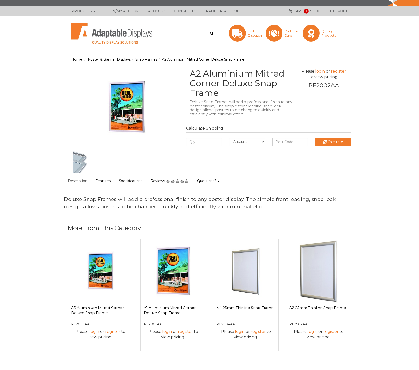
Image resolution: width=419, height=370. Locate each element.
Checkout (337, 11)
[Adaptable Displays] (115, 33)
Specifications (130, 181)
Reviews (158, 181)
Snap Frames (146, 59)
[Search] (212, 34)
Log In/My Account (122, 11)
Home (76, 59)
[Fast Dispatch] (246, 40)
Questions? (207, 181)
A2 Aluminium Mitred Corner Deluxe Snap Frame (203, 59)
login (320, 71)
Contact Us (185, 11)
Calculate (335, 142)
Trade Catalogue (221, 11)
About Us (157, 11)
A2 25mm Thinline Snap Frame (317, 307)
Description (77, 181)
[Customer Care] (283, 40)
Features (103, 181)
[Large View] (82, 162)
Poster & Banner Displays (109, 59)
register (338, 71)
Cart (306, 11)
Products (82, 11)
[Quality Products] (320, 40)
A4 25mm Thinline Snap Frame (245, 307)
